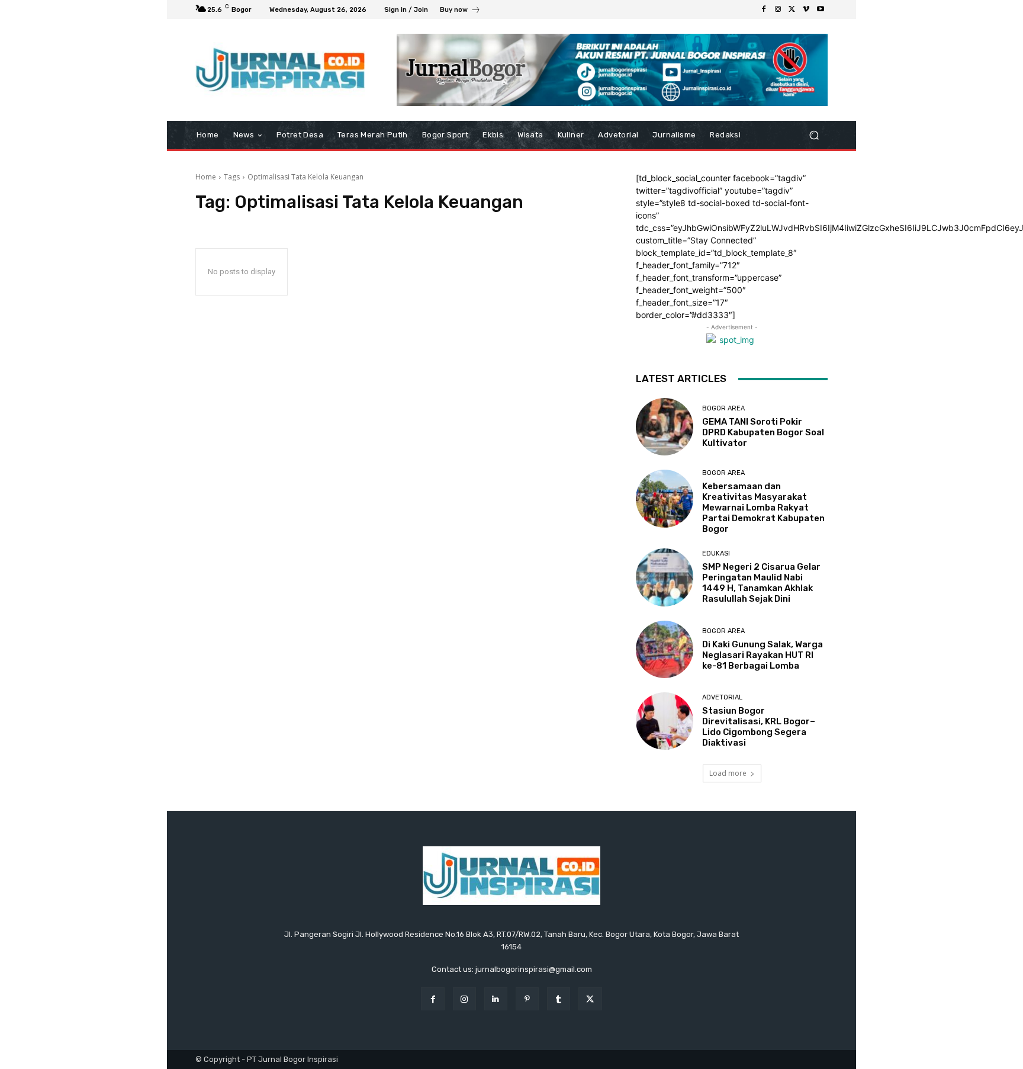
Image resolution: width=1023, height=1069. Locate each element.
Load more (728, 773)
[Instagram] (778, 9)
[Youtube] (820, 9)
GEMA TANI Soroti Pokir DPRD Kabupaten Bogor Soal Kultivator (763, 432)
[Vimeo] (806, 9)
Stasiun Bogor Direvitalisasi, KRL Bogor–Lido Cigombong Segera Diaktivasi (758, 726)
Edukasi (716, 553)
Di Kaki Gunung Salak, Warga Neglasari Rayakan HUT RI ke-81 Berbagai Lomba (762, 655)
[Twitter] (792, 9)
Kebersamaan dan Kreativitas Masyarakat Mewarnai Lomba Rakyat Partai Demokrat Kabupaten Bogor (763, 507)
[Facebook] (764, 9)
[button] (814, 135)
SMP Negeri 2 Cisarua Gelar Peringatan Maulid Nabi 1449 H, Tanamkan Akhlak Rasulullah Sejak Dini (761, 582)
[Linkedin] (495, 998)
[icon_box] (460, 11)
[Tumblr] (558, 998)
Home (205, 177)
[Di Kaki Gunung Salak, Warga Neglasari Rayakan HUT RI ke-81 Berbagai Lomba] (664, 649)
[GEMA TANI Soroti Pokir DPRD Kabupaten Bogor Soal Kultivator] (664, 426)
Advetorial (722, 697)
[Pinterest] (527, 998)
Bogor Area (723, 408)
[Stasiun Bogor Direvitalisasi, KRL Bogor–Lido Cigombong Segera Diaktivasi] (664, 721)
